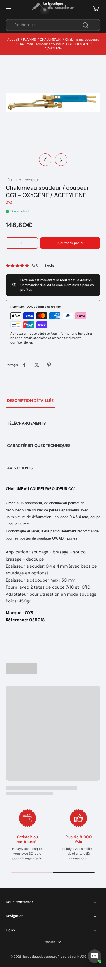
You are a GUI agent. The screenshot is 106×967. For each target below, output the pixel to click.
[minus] (11, 243)
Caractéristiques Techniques (38, 445)
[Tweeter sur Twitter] (37, 365)
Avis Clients (20, 468)
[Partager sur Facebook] (24, 365)
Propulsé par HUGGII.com (77, 957)
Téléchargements (26, 423)
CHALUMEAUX (50, 39)
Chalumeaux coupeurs (82, 39)
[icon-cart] (94, 8)
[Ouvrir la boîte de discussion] (94, 956)
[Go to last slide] (45, 159)
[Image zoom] (53, 102)
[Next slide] (61, 159)
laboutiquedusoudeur (39, 957)
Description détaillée (30, 400)
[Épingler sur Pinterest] (49, 365)
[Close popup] (98, 884)
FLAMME (29, 39)
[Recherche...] (85, 25)
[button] (70, 242)
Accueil (13, 39)
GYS (9, 203)
